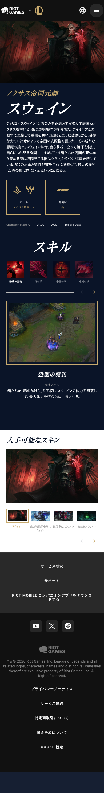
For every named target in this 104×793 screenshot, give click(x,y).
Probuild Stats (72, 225)
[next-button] (93, 292)
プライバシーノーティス (52, 689)
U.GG (54, 225)
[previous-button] (82, 292)
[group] (49, 272)
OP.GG (40, 225)
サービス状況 (52, 566)
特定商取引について (52, 718)
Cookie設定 (52, 747)
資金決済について (52, 732)
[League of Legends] (39, 10)
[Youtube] (36, 626)
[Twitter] (52, 626)
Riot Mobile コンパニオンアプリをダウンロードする (52, 597)
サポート (51, 581)
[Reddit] (68, 626)
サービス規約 (52, 703)
